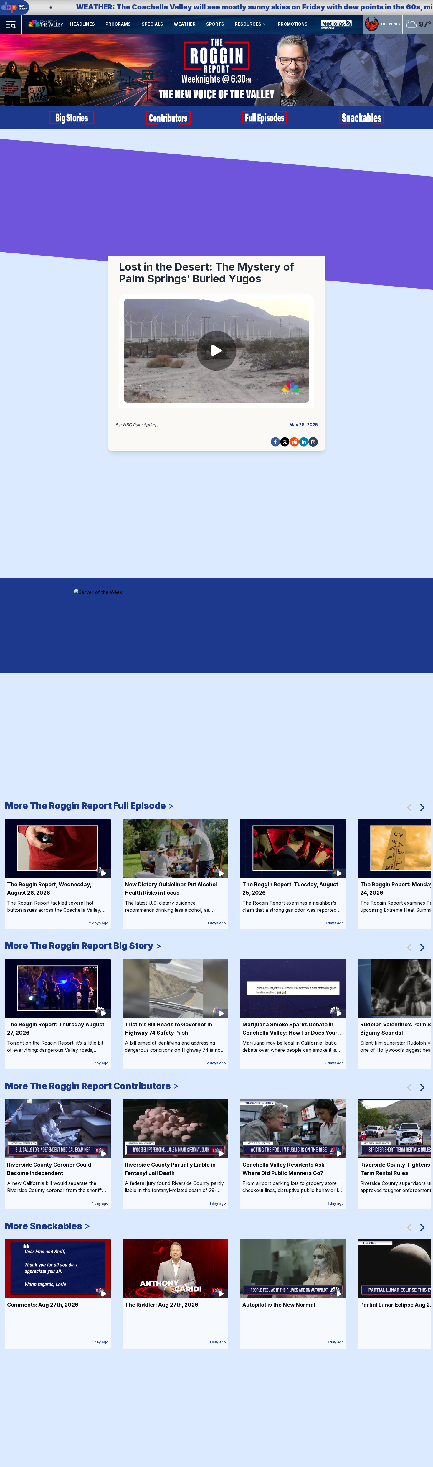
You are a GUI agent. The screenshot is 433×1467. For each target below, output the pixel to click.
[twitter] (285, 442)
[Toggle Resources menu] (264, 24)
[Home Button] (46, 24)
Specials (152, 24)
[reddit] (294, 442)
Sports (215, 24)
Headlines (82, 24)
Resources (248, 24)
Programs (118, 24)
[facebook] (275, 442)
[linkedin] (303, 442)
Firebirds (390, 24)
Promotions (293, 24)
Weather (185, 24)
